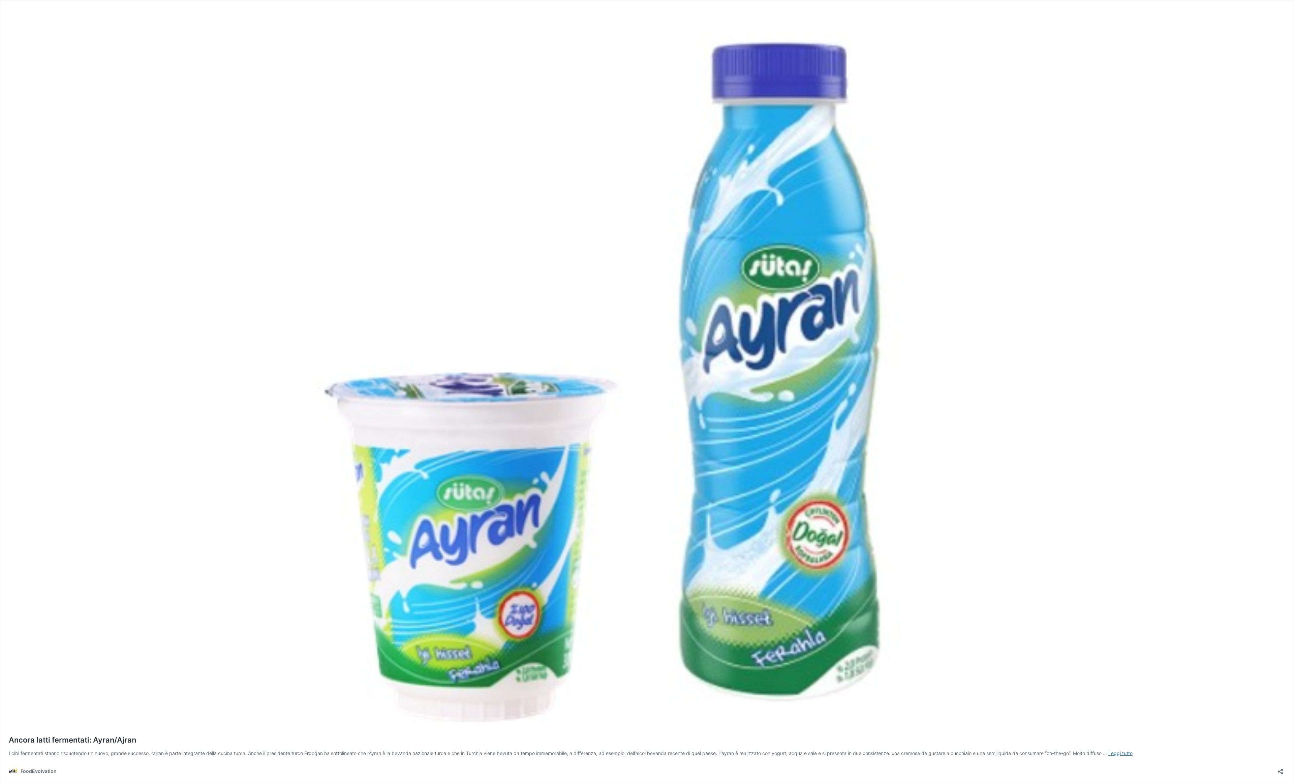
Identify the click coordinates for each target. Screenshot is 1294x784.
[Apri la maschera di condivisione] (1280, 769)
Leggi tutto (1120, 753)
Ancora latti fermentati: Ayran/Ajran (72, 739)
